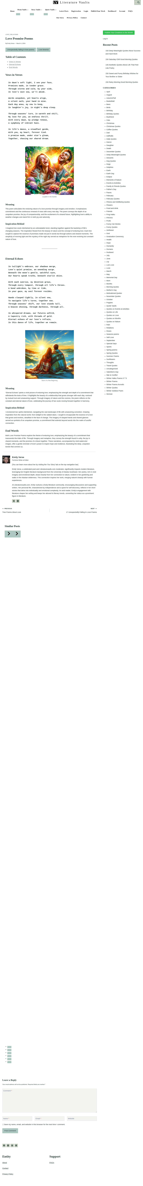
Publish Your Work (98, 11)
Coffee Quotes (112, 130)
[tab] (9, 1047)
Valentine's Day (112, 372)
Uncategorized (112, 369)
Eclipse (109, 177)
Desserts (109, 158)
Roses (108, 331)
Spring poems (111, 350)
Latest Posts (63, 11)
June (108, 259)
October (109, 300)
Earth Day (110, 174)
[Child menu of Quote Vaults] (46, 14)
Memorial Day (111, 277)
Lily (107, 262)
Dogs (108, 164)
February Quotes (113, 199)
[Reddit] (16, 1145)
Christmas (110, 123)
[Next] (17, 534)
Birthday (109, 111)
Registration (76, 11)
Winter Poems (111, 381)
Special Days (111, 344)
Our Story (60, 18)
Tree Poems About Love (11, 510)
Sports (108, 347)
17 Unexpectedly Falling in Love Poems (81, 510)
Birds (108, 107)
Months (109, 284)
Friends (109, 211)
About (4, 1163)
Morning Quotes (112, 287)
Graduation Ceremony (115, 237)
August (109, 95)
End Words (13, 67)
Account (122, 11)
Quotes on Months (113, 318)
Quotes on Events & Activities (117, 309)
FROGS (109, 218)
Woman (109, 394)
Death (108, 148)
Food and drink (112, 208)
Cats (108, 120)
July (108, 255)
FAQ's (51, 1163)
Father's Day (111, 189)
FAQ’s (130, 11)
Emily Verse (10, 43)
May (108, 274)
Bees (108, 104)
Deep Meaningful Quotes (116, 155)
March (108, 271)
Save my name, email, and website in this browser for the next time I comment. (34, 1124)
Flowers (109, 205)
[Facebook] (4, 1145)
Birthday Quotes (112, 114)
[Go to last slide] (9, 534)
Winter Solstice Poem (114, 391)
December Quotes (113, 152)
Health (108, 240)
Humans (109, 249)
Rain (108, 325)
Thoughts (110, 362)
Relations (14, 34)
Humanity (110, 246)
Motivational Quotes (114, 293)
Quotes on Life (112, 312)
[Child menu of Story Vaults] (32, 14)
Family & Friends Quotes (116, 186)
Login (86, 11)
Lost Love (110, 265)
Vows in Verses (15, 62)
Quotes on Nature (113, 322)
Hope (108, 243)
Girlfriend (110, 230)
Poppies (109, 303)
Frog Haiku (110, 214)
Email (38, 1119)
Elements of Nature (113, 180)
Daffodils (109, 136)
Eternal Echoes (15, 65)
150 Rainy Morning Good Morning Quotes (122, 82)
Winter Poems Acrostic (115, 384)
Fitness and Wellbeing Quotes (118, 202)
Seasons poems (112, 334)
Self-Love (110, 337)
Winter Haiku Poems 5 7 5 (116, 378)
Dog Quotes (111, 161)
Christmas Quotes (113, 126)
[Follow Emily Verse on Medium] (18, 501)
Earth (108, 170)
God (108, 233)
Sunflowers (110, 359)
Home (12, 11)
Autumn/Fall (111, 98)
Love (7, 34)
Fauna (108, 193)
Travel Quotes (111, 366)
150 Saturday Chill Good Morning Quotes (122, 59)
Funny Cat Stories (113, 224)
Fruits (108, 221)
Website (71, 1119)
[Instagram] (8, 1145)
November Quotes (113, 296)
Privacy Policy (72, 18)
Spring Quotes (112, 353)
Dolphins (109, 167)
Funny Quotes (111, 227)
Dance (108, 142)
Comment (7, 1091)
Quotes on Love (112, 315)
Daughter (110, 145)
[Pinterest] (12, 1145)
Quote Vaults (111, 306)
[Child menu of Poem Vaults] (18, 14)
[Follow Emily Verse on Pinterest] (14, 501)
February (109, 196)
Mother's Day (111, 290)
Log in (105, 39)
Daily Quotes (111, 139)
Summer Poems (112, 356)
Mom (108, 281)
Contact (84, 18)
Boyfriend (110, 117)
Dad (108, 133)
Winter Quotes (112, 388)
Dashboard (112, 11)
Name (6, 1119)
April (108, 92)
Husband (109, 252)
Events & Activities (113, 183)
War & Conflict (112, 375)
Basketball (110, 101)
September (110, 340)
